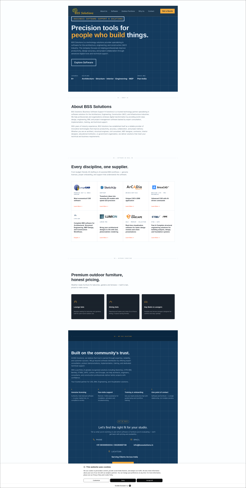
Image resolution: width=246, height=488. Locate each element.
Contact (151, 11)
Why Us (141, 11)
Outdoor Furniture (128, 11)
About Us (103, 11)
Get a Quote (167, 11)
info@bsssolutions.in (143, 445)
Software (114, 11)
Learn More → (78, 206)
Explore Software (83, 62)
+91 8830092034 (104, 445)
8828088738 (120, 445)
